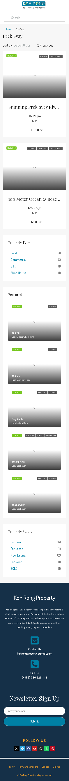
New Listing (18, 555)
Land (14, 253)
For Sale (16, 542)
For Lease (17, 549)
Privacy (12, 766)
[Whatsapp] (46, 748)
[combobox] (25, 45)
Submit (34, 721)
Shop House (18, 273)
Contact (45, 766)
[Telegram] (22, 748)
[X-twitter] (16, 748)
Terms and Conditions (28, 766)
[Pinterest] (52, 748)
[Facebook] (28, 748)
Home (8, 29)
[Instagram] (40, 748)
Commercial (18, 260)
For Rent (16, 562)
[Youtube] (34, 748)
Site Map (56, 766)
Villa (13, 266)
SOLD (14, 568)
